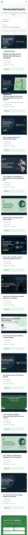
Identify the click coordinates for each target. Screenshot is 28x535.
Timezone (4, 25)
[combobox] (14, 21)
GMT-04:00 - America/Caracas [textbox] (11, 27)
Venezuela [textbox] (5, 21)
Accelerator (5, 19)
